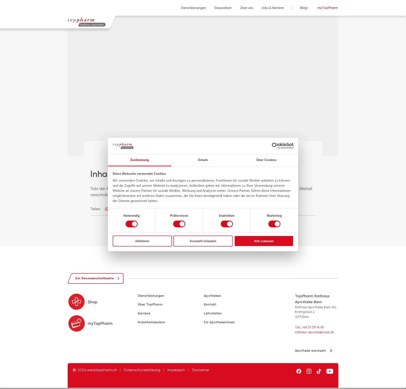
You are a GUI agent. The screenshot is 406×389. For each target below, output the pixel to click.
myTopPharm (328, 8)
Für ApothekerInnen (219, 322)
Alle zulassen (264, 241)
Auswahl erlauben (203, 241)
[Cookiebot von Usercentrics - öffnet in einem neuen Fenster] (275, 146)
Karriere (144, 313)
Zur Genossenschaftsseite (94, 278)
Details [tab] (203, 160)
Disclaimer (200, 370)
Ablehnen (142, 241)
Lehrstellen (213, 313)
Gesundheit (223, 8)
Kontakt (210, 304)
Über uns (246, 8)
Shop (304, 8)
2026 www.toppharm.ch (97, 370)
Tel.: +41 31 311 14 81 (309, 327)
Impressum (176, 370)
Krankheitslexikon (151, 322)
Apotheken (212, 296)
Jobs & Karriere (272, 8)
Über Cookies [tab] (266, 160)
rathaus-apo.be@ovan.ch (314, 332)
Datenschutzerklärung (142, 370)
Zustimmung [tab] (139, 160)
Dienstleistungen (193, 8)
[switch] (179, 224)
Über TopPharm (150, 304)
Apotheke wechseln (310, 351)
